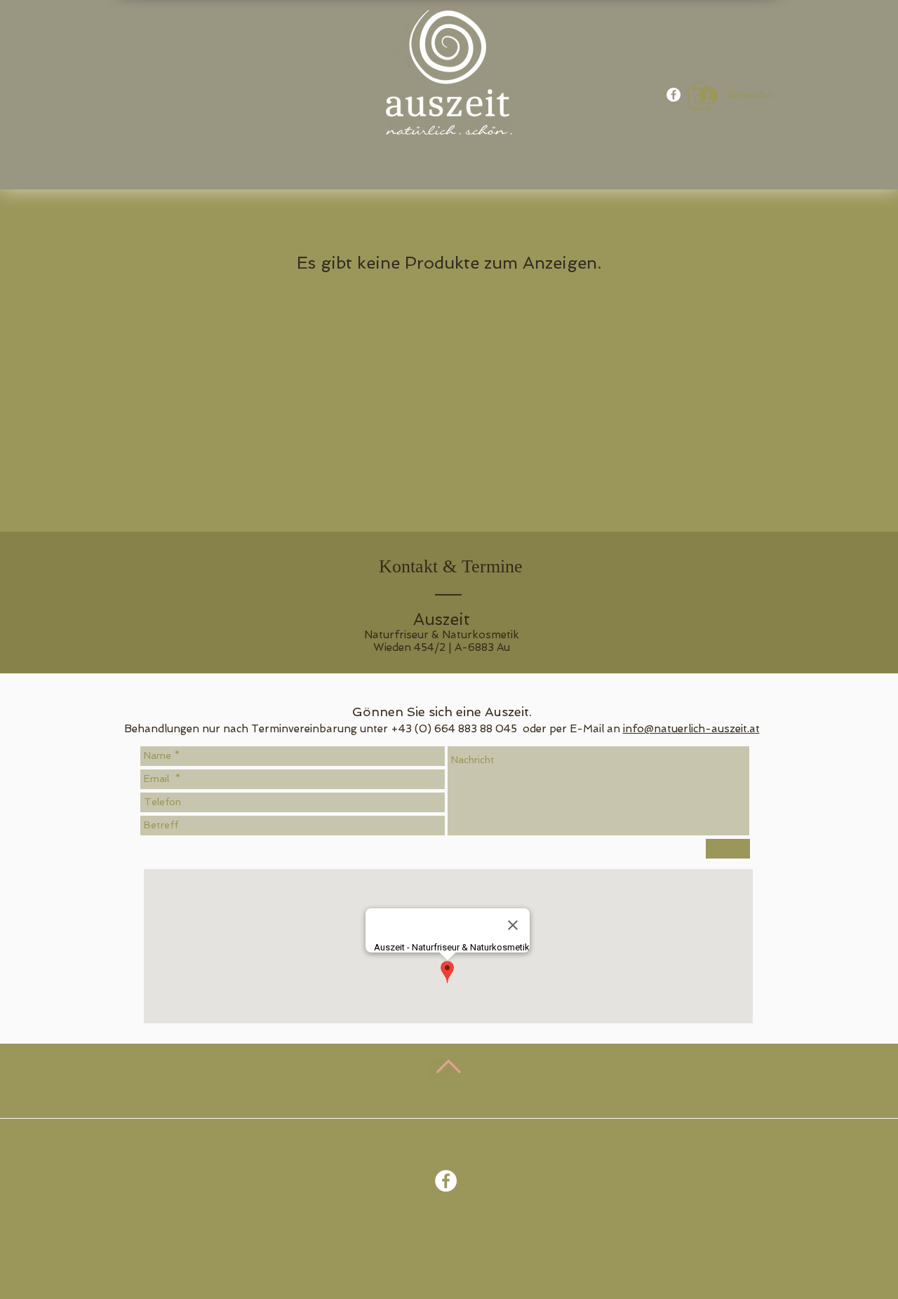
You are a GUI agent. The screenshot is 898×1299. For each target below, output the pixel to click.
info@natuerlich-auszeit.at (691, 728)
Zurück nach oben (450, 1093)
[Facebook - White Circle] (673, 95)
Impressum (513, 1241)
